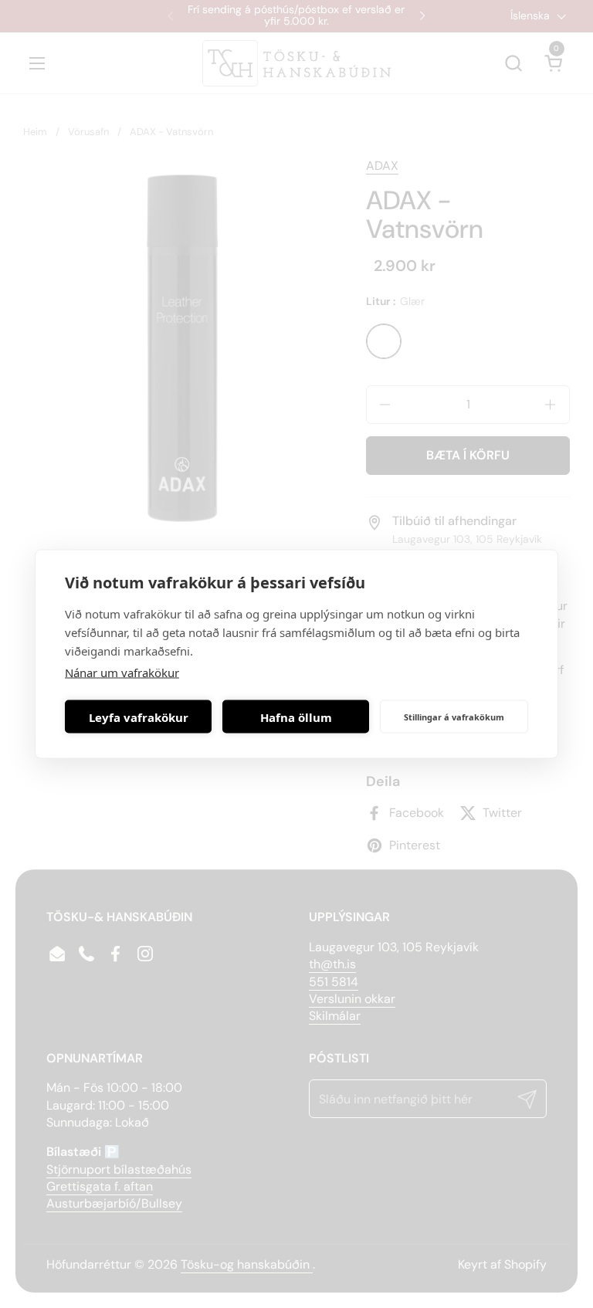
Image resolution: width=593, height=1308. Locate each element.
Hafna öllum (296, 716)
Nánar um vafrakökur (122, 672)
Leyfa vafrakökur (138, 716)
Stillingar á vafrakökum (454, 716)
